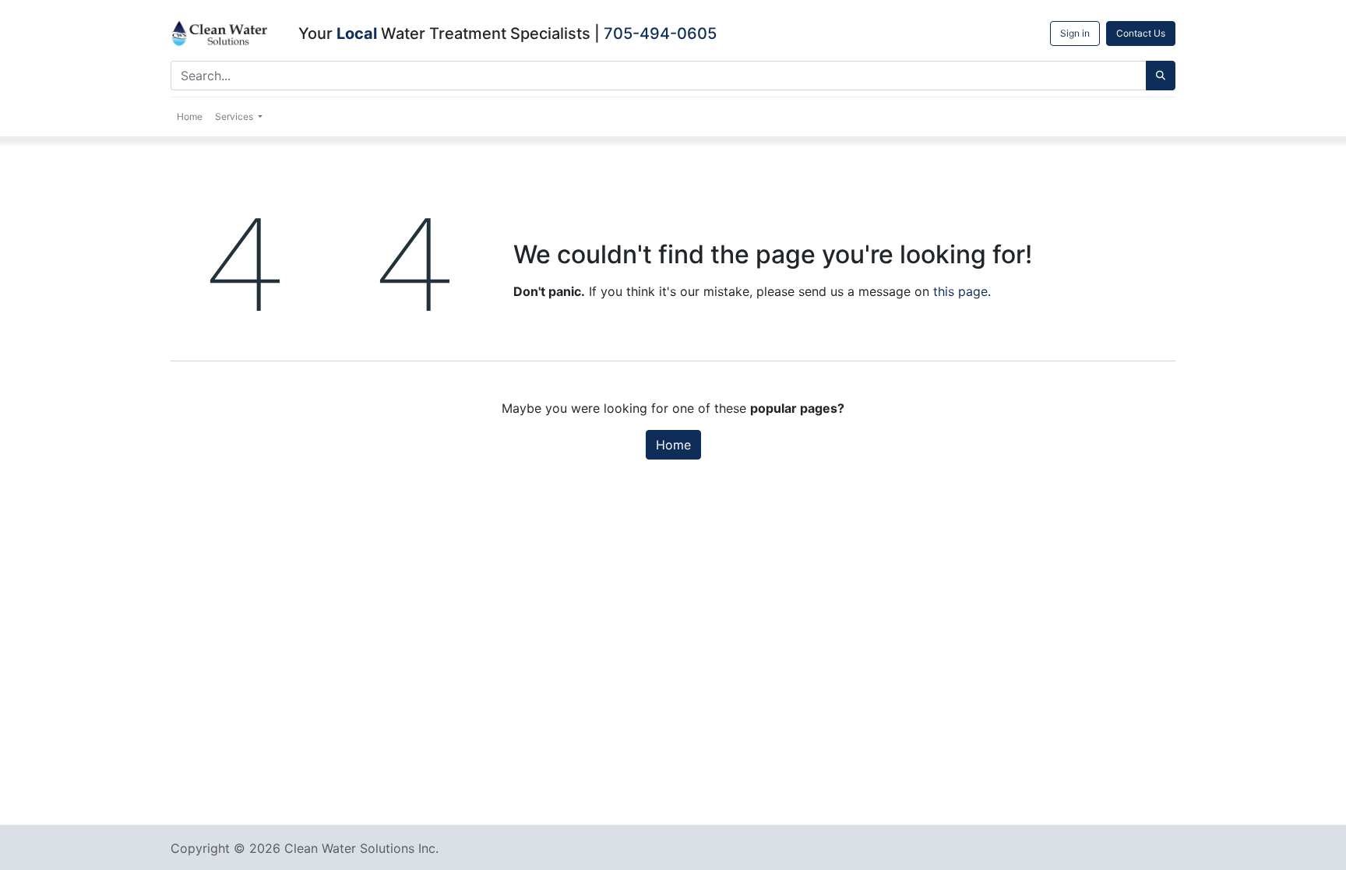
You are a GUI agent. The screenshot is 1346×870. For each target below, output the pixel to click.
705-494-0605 (660, 33)
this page (960, 291)
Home (673, 445)
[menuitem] (190, 117)
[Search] (1160, 75)
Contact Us (1140, 33)
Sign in (1075, 33)
